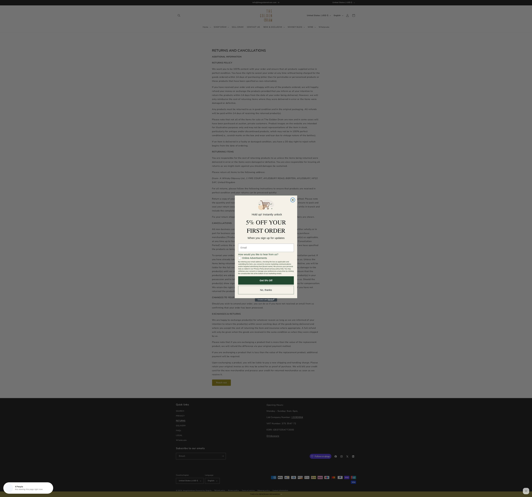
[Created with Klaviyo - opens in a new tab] (266, 299)
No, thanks (266, 290)
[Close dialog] (293, 200)
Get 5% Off (266, 280)
